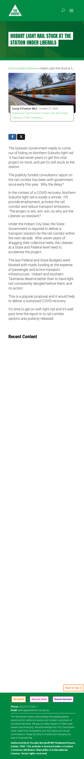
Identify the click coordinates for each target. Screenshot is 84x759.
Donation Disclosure (63, 699)
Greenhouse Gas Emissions (26, 113)
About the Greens (39, 699)
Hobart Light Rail (51, 113)
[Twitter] (21, 137)
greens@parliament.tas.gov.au (33, 710)
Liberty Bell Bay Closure (25, 510)
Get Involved (18, 699)
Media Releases (27, 68)
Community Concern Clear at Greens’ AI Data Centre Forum (42, 622)
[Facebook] (12, 137)
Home (12, 68)
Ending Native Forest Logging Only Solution (38, 406)
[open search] (63, 10)
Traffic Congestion (33, 117)
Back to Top (72, 687)
